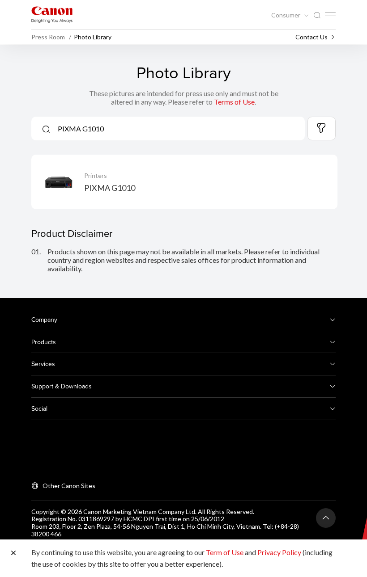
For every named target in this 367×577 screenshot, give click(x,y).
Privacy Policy (279, 552)
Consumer (286, 15)
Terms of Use (234, 101)
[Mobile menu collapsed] (330, 14)
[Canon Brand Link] (52, 14)
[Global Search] (316, 15)
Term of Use (224, 552)
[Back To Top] (326, 518)
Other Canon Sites (69, 485)
